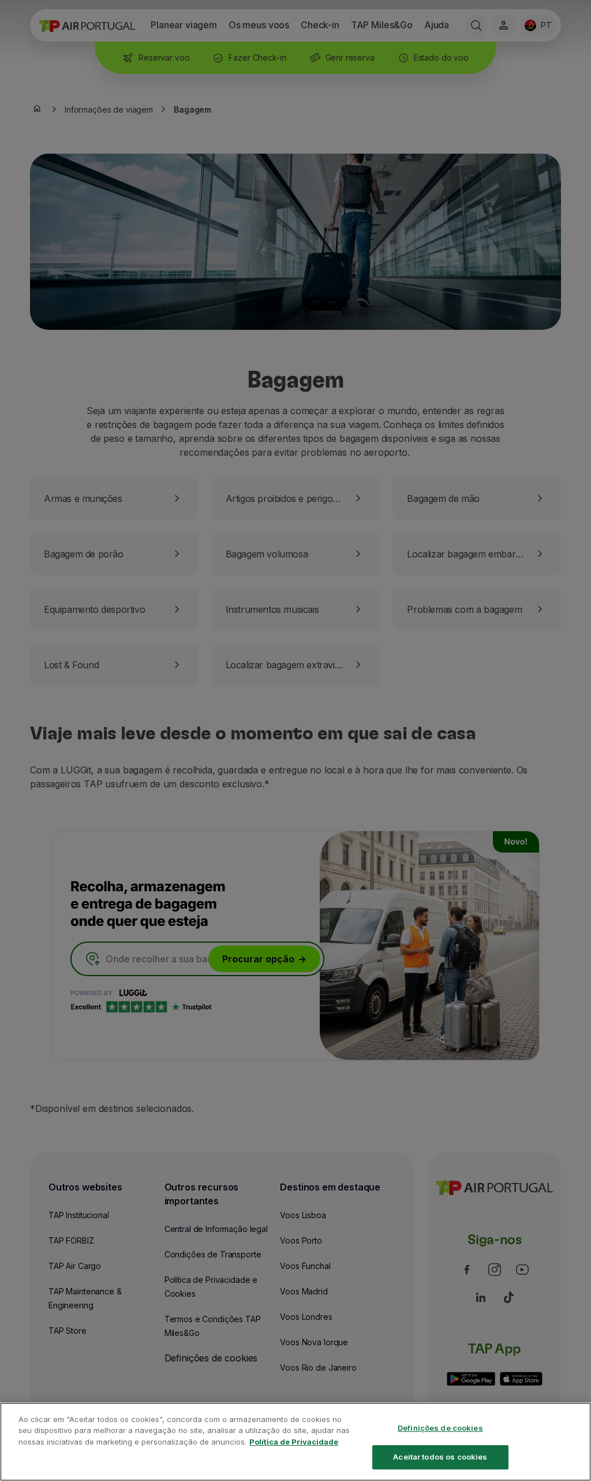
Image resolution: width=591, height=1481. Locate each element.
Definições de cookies (440, 1427)
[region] (295, 1441)
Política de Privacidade (293, 1441)
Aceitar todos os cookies (440, 1456)
